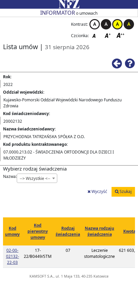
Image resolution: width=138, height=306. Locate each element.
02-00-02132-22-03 (12, 256)
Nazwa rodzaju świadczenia (99, 231)
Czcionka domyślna (96, 35)
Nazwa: (10, 176)
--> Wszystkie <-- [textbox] (35, 178)
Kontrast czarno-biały (106, 24)
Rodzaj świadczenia (68, 231)
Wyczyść (98, 191)
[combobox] (37, 178)
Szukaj (125, 191)
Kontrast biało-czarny (94, 24)
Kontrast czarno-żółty (129, 24)
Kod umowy (12, 231)
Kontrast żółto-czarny (117, 24)
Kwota (129, 231)
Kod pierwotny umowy (37, 231)
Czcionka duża (121, 35)
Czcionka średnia (108, 35)
